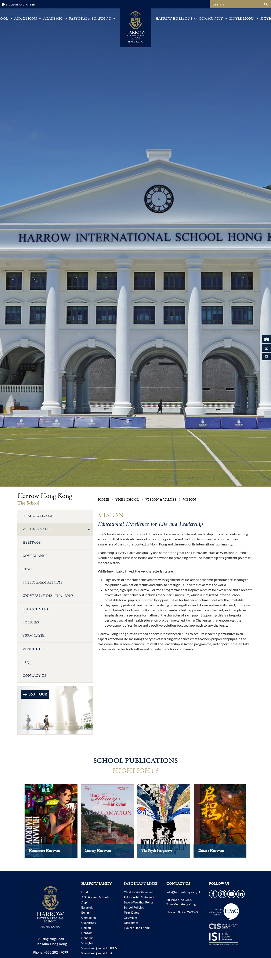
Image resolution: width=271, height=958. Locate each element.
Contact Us (34, 676)
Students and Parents (20, 4)
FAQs (27, 662)
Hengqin (87, 933)
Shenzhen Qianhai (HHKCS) (99, 948)
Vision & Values (160, 499)
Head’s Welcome (38, 516)
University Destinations (48, 596)
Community (211, 18)
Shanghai (87, 943)
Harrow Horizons (173, 18)
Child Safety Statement (139, 892)
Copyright (130, 917)
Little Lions (241, 18)
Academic (53, 18)
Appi (84, 902)
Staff (27, 569)
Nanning (87, 938)
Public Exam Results (42, 582)
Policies (30, 622)
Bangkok (87, 907)
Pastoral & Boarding (90, 18)
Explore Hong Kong (136, 927)
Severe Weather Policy (138, 902)
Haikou (86, 927)
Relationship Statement (139, 897)
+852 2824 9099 (56, 952)
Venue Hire (33, 649)
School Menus (36, 609)
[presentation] (15, 825)
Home (103, 499)
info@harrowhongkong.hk (183, 892)
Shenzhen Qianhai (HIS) (96, 953)
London (86, 892)
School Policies (134, 907)
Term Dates (33, 636)
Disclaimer (131, 922)
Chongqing (88, 917)
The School (127, 499)
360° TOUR (37, 694)
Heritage (31, 542)
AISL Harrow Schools (95, 897)
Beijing (85, 912)
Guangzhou (88, 922)
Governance (35, 556)
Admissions (25, 18)
